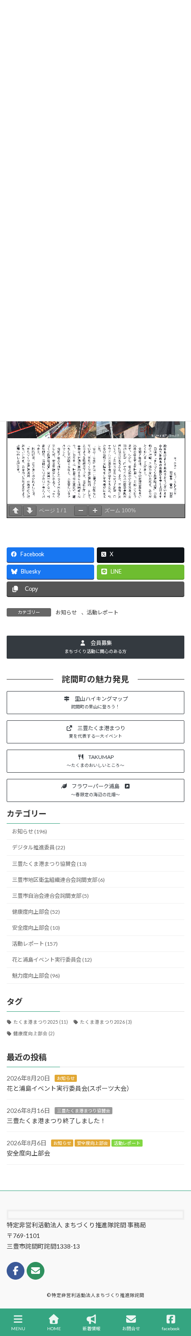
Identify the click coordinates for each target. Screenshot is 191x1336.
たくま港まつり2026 (106, 1022)
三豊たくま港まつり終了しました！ (56, 1120)
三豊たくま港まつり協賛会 (83, 1110)
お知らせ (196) (29, 831)
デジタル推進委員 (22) (38, 848)
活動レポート (103, 612)
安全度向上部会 (92, 1143)
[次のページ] (29, 511)
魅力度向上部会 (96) (36, 976)
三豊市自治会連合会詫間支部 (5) (50, 895)
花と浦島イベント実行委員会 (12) (52, 959)
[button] (95, 647)
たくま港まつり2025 (40, 1022)
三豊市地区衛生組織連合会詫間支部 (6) (58, 879)
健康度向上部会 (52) (36, 911)
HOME (54, 1328)
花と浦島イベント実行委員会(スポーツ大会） (70, 1088)
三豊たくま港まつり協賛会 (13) (49, 864)
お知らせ (66, 612)
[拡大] (95, 511)
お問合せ (131, 1328)
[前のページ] (15, 511)
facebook (171, 1328)
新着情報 (91, 1328)
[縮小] (81, 511)
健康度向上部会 (34, 1033)
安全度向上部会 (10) (36, 927)
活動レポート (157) (35, 943)
